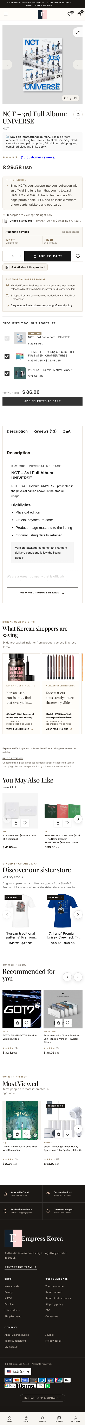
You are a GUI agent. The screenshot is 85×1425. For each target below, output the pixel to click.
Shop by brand (13, 1316)
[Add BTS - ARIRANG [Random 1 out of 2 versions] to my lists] (25, 823)
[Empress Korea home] (42, 14)
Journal (49, 1334)
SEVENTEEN (50, 1032)
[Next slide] (78, 914)
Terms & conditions (15, 1340)
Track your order (54, 1286)
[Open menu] (5, 14)
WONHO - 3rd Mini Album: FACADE (50, 369)
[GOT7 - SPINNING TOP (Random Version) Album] (21, 1009)
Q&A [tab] (67, 431)
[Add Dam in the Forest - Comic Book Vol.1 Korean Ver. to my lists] (26, 1134)
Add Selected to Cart (42, 401)
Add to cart (50, 256)
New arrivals (12, 1286)
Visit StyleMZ (13, 877)
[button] (16, 823)
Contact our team (18, 1267)
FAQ (47, 1310)
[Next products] (78, 976)
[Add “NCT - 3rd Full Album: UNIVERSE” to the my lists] (77, 256)
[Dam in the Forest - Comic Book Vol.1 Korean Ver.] (21, 1120)
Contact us (51, 1316)
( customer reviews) (38, 157)
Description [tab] (17, 431)
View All (7, 787)
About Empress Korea (17, 1334)
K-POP (8, 1298)
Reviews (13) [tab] (45, 431)
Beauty (9, 1292)
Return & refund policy (58, 1298)
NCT (5, 128)
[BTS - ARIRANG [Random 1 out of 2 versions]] (20, 811)
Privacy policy (53, 1340)
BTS (4, 832)
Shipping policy (54, 1304)
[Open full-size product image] (78, 32)
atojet (48, 1143)
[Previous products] (67, 976)
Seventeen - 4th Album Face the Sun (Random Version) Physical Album (61, 1039)
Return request (53, 1292)
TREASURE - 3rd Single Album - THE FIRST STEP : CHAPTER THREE (51, 353)
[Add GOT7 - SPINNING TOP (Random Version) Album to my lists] (27, 1023)
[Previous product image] (7, 65)
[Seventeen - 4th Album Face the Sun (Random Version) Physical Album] (63, 1009)
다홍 (4, 1143)
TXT (47, 832)
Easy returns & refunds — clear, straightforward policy (41, 305)
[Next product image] (78, 65)
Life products (12, 1310)
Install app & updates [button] (42, 1397)
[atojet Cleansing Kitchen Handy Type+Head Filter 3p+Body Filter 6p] (63, 1120)
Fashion (9, 1304)
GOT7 (5, 1032)
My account (11, 1346)
